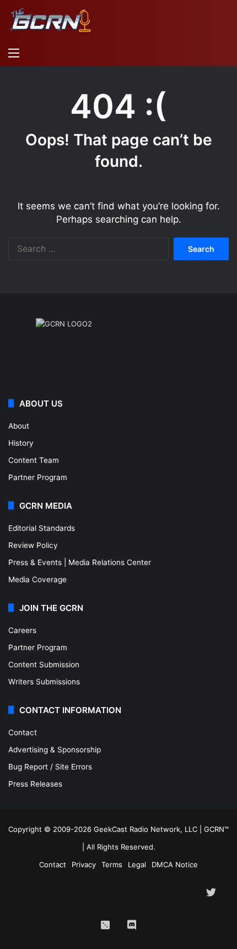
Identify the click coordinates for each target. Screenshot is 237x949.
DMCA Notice (175, 864)
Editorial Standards (41, 528)
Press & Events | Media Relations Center (79, 562)
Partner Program (37, 477)
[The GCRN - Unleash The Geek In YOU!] (49, 21)
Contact (22, 732)
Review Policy (33, 545)
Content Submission (43, 664)
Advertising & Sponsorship (54, 749)
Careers (22, 630)
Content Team (33, 460)
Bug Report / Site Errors (50, 766)
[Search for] (223, 52)
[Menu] (13, 52)
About (18, 425)
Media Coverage (37, 579)
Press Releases (35, 783)
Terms (111, 864)
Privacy (84, 864)
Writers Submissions (44, 681)
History (21, 443)
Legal (137, 864)
